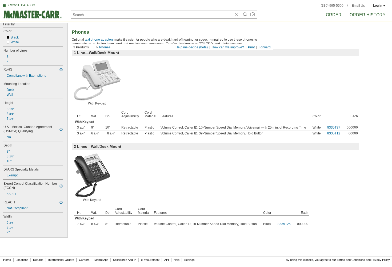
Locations (22, 259)
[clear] (236, 14)
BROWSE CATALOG (21, 5)
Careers (84, 259)
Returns (38, 259)
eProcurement (150, 259)
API (166, 259)
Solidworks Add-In (124, 259)
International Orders (61, 259)
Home (7, 259)
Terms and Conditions (351, 259)
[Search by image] (252, 14)
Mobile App (101, 259)
